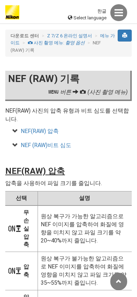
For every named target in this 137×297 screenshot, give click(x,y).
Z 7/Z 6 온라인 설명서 (69, 35)
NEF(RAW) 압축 (40, 131)
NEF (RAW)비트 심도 (46, 145)
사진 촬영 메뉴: (56, 42)
